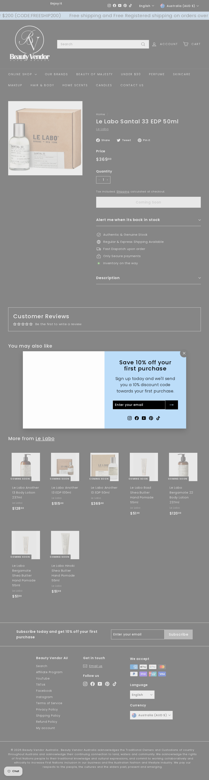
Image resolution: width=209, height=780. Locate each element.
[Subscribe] (171, 405)
